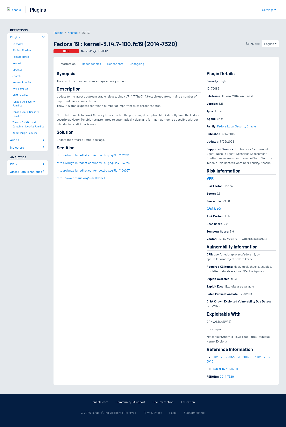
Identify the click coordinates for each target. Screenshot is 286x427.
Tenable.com (99, 402)
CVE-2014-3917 (246, 357)
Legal (172, 412)
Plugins (38, 10)
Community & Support (130, 402)
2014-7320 (227, 376)
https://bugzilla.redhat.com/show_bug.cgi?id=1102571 (93, 155)
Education (188, 402)
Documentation (163, 402)
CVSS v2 (214, 208)
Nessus (73, 32)
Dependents (115, 63)
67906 (235, 369)
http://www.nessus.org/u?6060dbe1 (81, 178)
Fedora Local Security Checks (237, 126)
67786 (226, 369)
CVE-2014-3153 (224, 357)
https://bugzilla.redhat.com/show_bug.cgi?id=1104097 (93, 170)
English (269, 43)
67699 (217, 369)
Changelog (137, 63)
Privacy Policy (153, 412)
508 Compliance (194, 412)
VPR (210, 178)
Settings (268, 9)
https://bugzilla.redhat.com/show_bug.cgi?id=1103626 (93, 163)
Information (68, 63)
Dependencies (91, 63)
